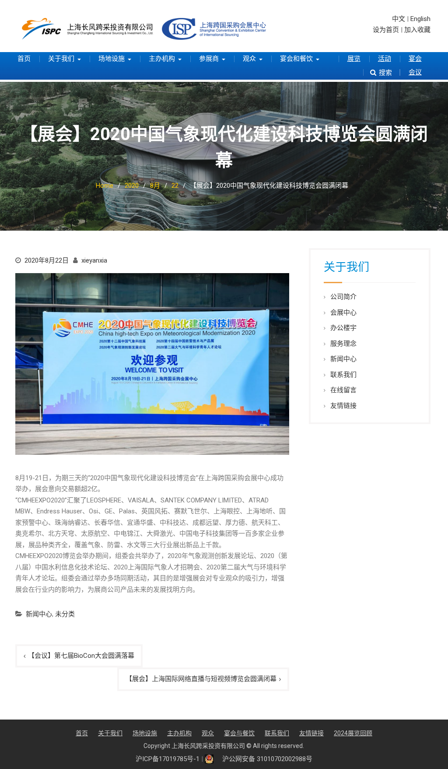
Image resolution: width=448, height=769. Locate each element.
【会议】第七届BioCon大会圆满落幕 (81, 656)
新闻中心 (39, 614)
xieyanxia (94, 260)
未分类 (65, 614)
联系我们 (343, 375)
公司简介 (343, 297)
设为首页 (386, 30)
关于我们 (61, 59)
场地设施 (111, 59)
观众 (249, 59)
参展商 (209, 59)
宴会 (415, 59)
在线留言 (343, 390)
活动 (384, 59)
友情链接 (343, 406)
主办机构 (162, 59)
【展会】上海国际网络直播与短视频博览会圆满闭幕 (201, 679)
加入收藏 (417, 30)
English (420, 19)
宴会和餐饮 (296, 59)
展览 (353, 59)
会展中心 (343, 312)
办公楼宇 (343, 328)
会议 (415, 72)
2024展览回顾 (353, 733)
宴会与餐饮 (239, 733)
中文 (398, 19)
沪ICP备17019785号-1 (168, 759)
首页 (24, 59)
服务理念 (343, 344)
